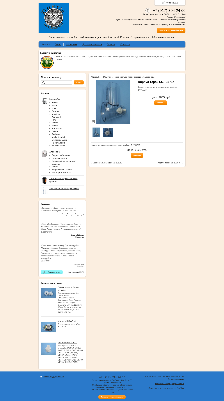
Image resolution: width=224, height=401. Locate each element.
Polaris (55, 125)
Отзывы (111, 44)
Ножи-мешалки (59, 158)
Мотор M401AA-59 (67, 321)
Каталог (46, 44)
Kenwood (56, 117)
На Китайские (58, 143)
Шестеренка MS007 (67, 342)
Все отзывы (73, 272)
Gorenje (55, 111)
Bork (54, 108)
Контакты (125, 44)
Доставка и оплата (92, 44)
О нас (58, 44)
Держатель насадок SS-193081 (108, 163)
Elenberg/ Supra (59, 140)
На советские (58, 145)
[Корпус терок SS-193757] (113, 102)
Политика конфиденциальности (169, 383)
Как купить (71, 44)
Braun (54, 105)
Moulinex (56, 114)
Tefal (54, 120)
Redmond (56, 134)
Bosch (55, 102)
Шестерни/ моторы (61, 172)
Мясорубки (96, 77)
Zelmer (55, 131)
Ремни (55, 166)
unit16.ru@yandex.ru (53, 376)
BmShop (180, 388)
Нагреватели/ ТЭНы (62, 169)
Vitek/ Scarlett (58, 137)
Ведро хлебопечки (61, 155)
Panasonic (57, 128)
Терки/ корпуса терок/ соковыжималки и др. (134, 77)
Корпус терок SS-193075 (169, 163)
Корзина (170, 2)
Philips (55, 122)
